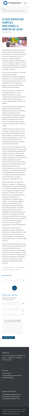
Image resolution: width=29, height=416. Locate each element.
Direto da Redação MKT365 (12, 269)
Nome (23, 304)
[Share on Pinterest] (18, 280)
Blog (3, 8)
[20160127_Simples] (14, 42)
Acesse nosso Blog (7, 377)
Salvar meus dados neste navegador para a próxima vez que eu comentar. (12, 321)
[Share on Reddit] (24, 280)
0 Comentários (20, 267)
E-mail (23, 310)
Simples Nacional (6, 32)
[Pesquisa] (20, 3)
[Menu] (24, 3)
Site (23, 314)
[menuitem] (20, 3)
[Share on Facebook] (5, 280)
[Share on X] (11, 280)
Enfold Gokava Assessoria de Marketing (10, 413)
